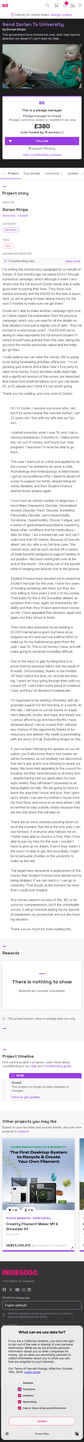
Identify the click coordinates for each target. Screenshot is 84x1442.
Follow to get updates (26, 1097)
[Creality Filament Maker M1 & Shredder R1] (38, 1174)
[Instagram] (23, 1290)
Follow (42, 141)
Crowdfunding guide (57, 1066)
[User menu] (72, 5)
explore (23, 1131)
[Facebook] (4, 1290)
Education (11, 229)
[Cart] (56, 5)
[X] (11, 1290)
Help (33, 1066)
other (8, 245)
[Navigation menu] (80, 5)
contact (23, 215)
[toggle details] (73, 1249)
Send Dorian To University (33, 24)
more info (8, 215)
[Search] (47, 5)
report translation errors (33, 1316)
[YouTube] (17, 1290)
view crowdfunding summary (42, 154)
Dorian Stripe (16, 29)
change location (61, 14)
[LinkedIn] (29, 1290)
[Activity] (65, 5)
